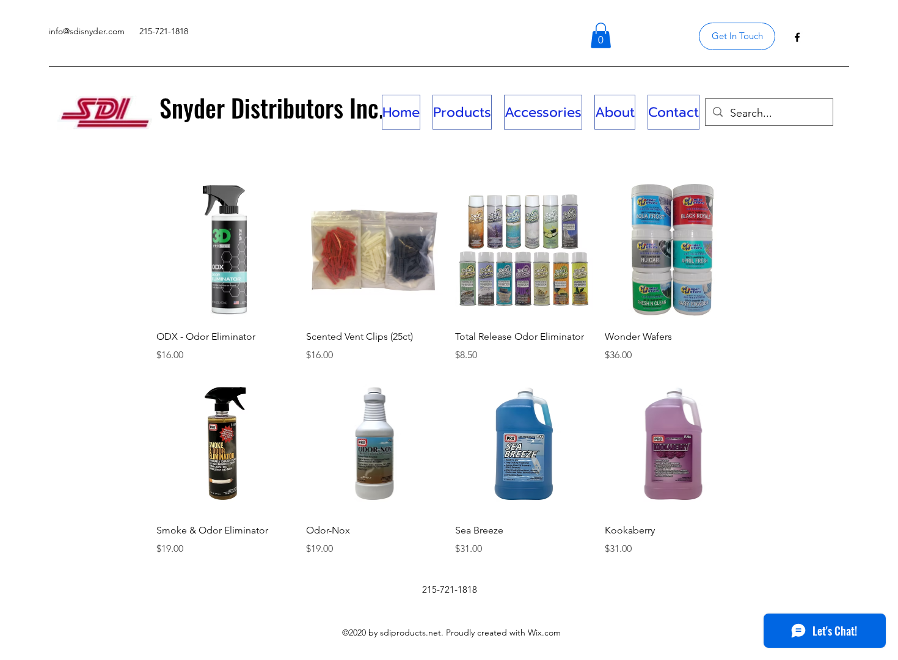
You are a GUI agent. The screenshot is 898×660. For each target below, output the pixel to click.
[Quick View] (225, 250)
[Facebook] (797, 37)
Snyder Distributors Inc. (271, 107)
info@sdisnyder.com (87, 31)
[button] (600, 35)
